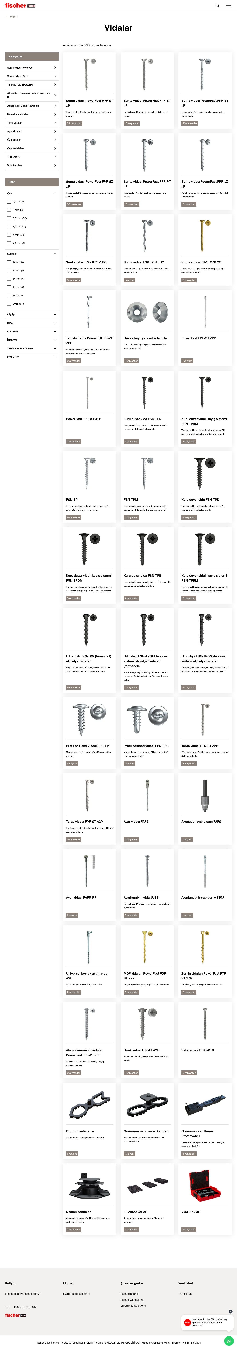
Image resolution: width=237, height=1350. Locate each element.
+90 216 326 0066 (26, 1307)
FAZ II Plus (185, 1294)
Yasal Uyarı (79, 1342)
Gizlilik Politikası (94, 1342)
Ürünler (13, 16)
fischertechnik (129, 1294)
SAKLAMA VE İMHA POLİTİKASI (122, 1342)
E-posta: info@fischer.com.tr (23, 1294)
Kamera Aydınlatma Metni (156, 1342)
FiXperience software (76, 1294)
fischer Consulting (132, 1300)
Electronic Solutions (133, 1305)
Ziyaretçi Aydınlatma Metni (186, 1342)
